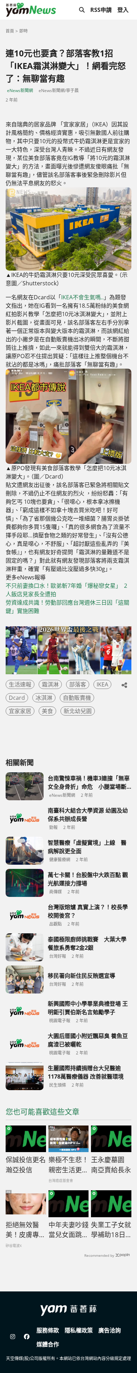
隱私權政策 (79, 1330)
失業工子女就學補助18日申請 (111, 1230)
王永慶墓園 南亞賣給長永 (111, 1165)
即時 (23, 31)
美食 (47, 711)
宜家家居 (20, 711)
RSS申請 (101, 10)
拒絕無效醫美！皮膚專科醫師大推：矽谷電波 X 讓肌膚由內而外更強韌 (26, 1230)
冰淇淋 (43, 698)
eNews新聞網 (20, 90)
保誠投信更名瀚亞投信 (26, 1165)
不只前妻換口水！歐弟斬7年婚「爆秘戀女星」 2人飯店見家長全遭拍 (66, 590)
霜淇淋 (50, 684)
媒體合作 (48, 1344)
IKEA (102, 684)
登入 (123, 10)
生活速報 (20, 684)
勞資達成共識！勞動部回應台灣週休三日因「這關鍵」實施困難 (67, 607)
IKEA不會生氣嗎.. (82, 297)
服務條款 (48, 1330)
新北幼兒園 (78, 711)
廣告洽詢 (109, 1330)
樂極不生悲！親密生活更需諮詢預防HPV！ (68, 1165)
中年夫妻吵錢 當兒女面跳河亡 (68, 1230)
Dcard (17, 698)
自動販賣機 (77, 698)
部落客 (77, 684)
